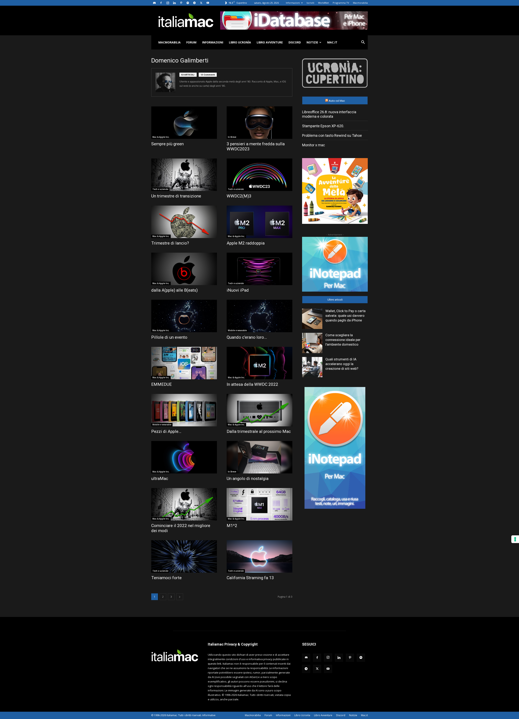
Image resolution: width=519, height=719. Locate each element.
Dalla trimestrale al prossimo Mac (259, 431)
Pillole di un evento (169, 337)
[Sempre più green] (184, 122)
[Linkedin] (174, 3)
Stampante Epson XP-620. (323, 126)
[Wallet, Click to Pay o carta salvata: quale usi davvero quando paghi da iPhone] (312, 319)
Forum (191, 42)
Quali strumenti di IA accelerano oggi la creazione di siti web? (341, 364)
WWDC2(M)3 (239, 196)
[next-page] (179, 596)
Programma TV (341, 2)
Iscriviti (310, 2)
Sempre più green (167, 143)
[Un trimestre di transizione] (184, 174)
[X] (201, 3)
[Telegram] (194, 3)
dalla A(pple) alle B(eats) (174, 290)
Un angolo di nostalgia (247, 478)
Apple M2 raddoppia (246, 243)
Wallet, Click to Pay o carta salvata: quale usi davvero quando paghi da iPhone (345, 315)
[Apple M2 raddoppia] (259, 222)
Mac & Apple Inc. (160, 137)
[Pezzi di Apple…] (184, 410)
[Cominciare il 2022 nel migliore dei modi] (184, 504)
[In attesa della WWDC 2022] (259, 363)
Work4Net (323, 2)
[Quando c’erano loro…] (259, 316)
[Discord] (154, 3)
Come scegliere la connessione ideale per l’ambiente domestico (342, 339)
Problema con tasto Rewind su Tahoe (332, 135)
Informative (209, 715)
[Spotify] (188, 3)
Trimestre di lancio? (170, 243)
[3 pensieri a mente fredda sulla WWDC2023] (259, 122)
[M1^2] (259, 504)
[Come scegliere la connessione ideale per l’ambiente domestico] (312, 343)
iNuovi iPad (238, 290)
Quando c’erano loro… (247, 337)
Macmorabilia (360, 2)
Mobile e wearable (237, 330)
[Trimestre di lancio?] (184, 222)
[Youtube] (208, 3)
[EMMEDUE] (184, 363)
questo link (214, 663)
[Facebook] (161, 3)
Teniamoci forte (166, 577)
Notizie (312, 42)
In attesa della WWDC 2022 (252, 384)
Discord (294, 42)
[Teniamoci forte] (184, 556)
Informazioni (293, 2)
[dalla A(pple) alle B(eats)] (184, 269)
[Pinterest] (181, 3)
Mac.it (332, 42)
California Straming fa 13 (250, 577)
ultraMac (159, 478)
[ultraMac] (184, 457)
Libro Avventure (270, 42)
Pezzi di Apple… (166, 431)
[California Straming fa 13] (259, 556)
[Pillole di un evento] (184, 316)
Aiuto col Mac (337, 100)
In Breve (232, 137)
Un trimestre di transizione (176, 196)
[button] (363, 43)
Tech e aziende (160, 189)
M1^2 (232, 525)
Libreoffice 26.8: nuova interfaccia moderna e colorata (329, 114)
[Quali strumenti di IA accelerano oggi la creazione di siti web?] (312, 367)
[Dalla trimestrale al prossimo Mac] (259, 410)
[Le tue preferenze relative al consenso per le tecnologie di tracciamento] (515, 539)
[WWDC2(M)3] (259, 174)
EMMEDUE (161, 384)
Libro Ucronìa (240, 42)
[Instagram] (168, 3)
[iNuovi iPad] (259, 269)
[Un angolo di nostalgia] (259, 457)
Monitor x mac (313, 145)
